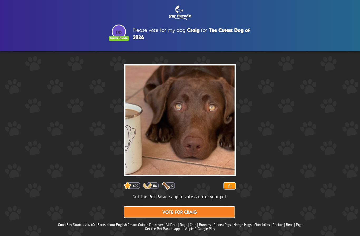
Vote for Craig (179, 212)
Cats (193, 225)
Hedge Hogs (242, 225)
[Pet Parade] (180, 13)
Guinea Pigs (222, 225)
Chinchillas (262, 225)
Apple (189, 229)
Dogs (183, 225)
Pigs (299, 225)
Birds (289, 225)
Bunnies (205, 225)
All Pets (171, 225)
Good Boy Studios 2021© (76, 225)
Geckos (278, 225)
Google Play (206, 229)
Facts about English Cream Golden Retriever (130, 225)
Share (229, 186)
